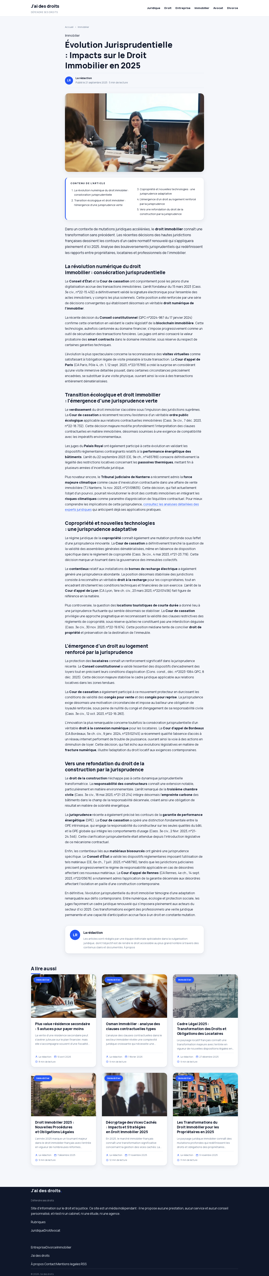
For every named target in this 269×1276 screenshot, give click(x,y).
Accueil (69, 27)
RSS (84, 1264)
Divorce (232, 8)
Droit (167, 8)
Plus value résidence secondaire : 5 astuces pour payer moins (62, 1026)
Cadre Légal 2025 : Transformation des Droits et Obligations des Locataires (201, 1028)
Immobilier (202, 8)
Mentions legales (68, 1264)
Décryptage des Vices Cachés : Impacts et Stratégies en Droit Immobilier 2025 (131, 1127)
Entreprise (182, 8)
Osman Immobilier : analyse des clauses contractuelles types (133, 1026)
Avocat (218, 8)
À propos (129, 947)
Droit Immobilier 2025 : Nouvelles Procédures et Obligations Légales (54, 1127)
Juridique (153, 8)
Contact (50, 1264)
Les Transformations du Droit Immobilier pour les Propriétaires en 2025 (198, 1127)
